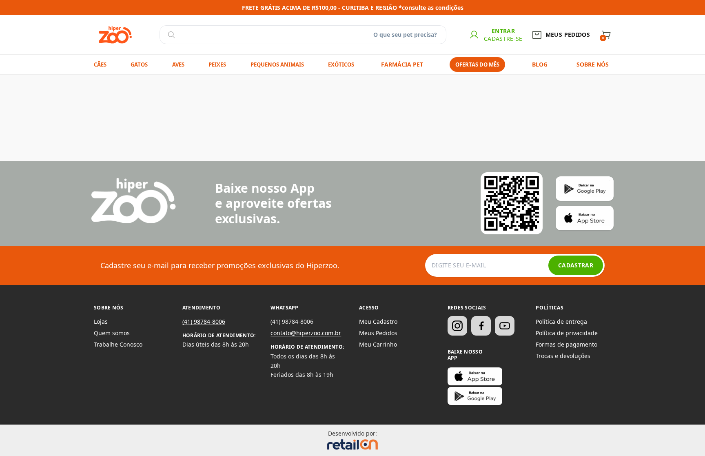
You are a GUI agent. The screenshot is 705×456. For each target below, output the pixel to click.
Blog (540, 64)
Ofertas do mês (477, 64)
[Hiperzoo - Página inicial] (115, 35)
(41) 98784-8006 (203, 321)
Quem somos (112, 333)
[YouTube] (504, 326)
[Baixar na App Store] (475, 376)
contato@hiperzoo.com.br (305, 333)
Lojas (101, 321)
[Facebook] (481, 326)
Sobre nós (592, 64)
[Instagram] (457, 326)
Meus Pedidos (378, 333)
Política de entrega (561, 321)
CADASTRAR (575, 265)
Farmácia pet (402, 64)
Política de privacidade (567, 333)
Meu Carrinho (378, 344)
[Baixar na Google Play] (475, 396)
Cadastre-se (503, 38)
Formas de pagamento (566, 344)
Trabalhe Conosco (118, 344)
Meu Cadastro (378, 321)
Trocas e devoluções (563, 356)
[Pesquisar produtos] (171, 34)
